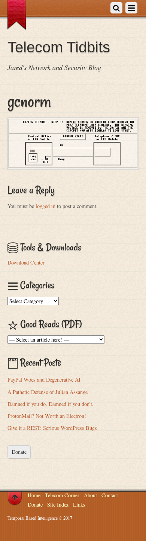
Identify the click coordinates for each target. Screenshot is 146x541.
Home (34, 495)
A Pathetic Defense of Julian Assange (47, 391)
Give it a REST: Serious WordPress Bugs (52, 427)
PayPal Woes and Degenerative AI (43, 379)
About (90, 495)
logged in (45, 206)
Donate (19, 451)
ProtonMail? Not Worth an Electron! (46, 415)
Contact (109, 495)
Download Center (26, 262)
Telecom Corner (62, 495)
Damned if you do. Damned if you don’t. (50, 403)
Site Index (58, 504)
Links (79, 504)
